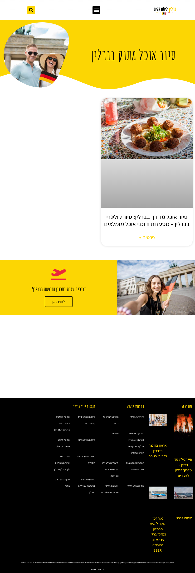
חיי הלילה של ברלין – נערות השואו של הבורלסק (109, 469)
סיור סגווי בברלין (137, 416)
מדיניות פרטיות (97, 569)
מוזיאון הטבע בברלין (135, 486)
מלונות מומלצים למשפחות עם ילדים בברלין (86, 486)
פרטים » (147, 237)
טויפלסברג (113, 433)
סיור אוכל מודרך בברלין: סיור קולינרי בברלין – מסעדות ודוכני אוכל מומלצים (147, 220)
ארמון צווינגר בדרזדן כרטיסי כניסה (158, 450)
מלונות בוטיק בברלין (86, 439)
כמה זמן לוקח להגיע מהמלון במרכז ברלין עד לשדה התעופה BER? (158, 534)
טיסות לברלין (183, 518)
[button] (96, 10)
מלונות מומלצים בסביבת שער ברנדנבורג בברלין (62, 423)
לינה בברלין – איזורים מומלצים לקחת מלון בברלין (62, 463)
